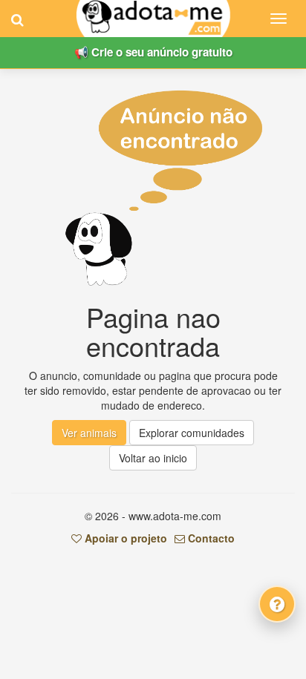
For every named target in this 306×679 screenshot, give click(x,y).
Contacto (210, 538)
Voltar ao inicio (153, 457)
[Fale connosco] (277, 604)
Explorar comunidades (191, 432)
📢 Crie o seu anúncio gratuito (153, 52)
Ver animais (89, 432)
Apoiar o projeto (124, 538)
